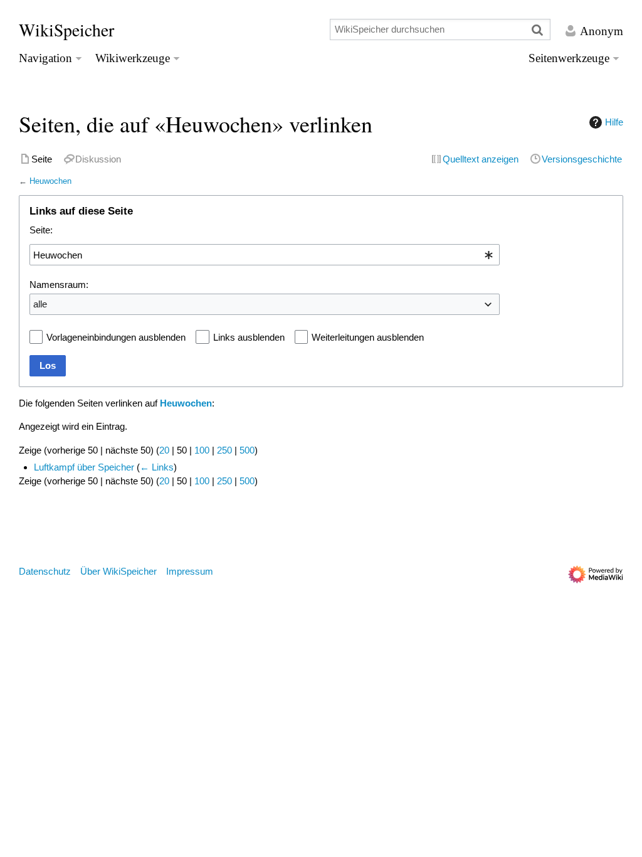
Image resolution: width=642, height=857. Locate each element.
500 (247, 450)
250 (224, 450)
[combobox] (264, 254)
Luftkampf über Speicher (84, 467)
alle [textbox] (40, 304)
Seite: (41, 230)
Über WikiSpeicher (118, 571)
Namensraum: (58, 284)
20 (164, 450)
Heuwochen (50, 181)
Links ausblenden (249, 337)
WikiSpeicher (66, 30)
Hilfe (614, 122)
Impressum (189, 571)
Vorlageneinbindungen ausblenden (116, 337)
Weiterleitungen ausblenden (368, 337)
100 (201, 450)
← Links (157, 467)
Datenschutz (45, 571)
